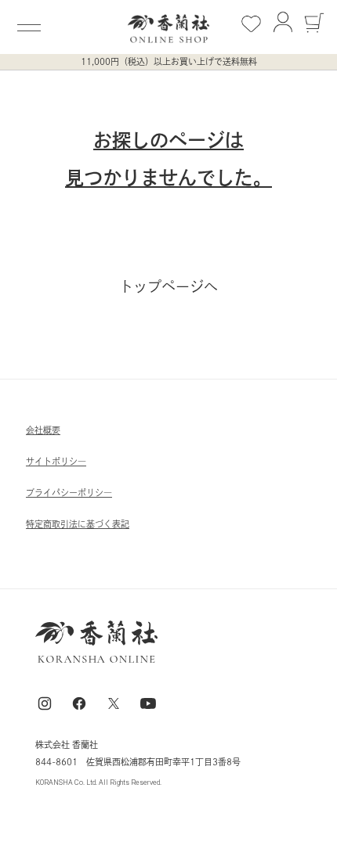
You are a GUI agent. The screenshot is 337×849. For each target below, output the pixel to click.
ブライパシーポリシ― (69, 492)
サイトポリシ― (56, 461)
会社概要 (43, 430)
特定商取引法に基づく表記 (77, 524)
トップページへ (168, 286)
